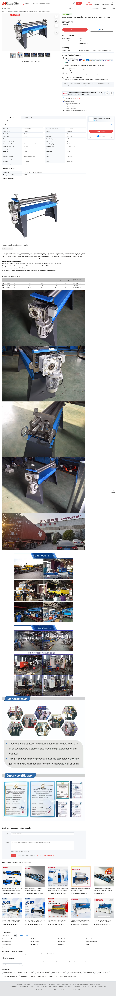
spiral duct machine (6, 944)
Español (26, 986)
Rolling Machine (34, 939)
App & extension (95, 8)
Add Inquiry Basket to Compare (31, 61)
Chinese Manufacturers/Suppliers (39, 984)
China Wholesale (51, 984)
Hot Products (19, 984)
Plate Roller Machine (89, 972)
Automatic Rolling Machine (74, 972)
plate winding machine (91, 941)
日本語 (75, 986)
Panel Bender (61, 944)
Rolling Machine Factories (58, 972)
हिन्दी (79, 986)
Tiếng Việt (94, 986)
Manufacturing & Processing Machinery (14, 11)
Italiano (50, 986)
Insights (98, 984)
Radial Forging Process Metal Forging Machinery (63, 961)
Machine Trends (53, 976)
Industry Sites (68, 984)
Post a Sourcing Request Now (45, 855)
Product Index (85, 984)
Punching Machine (43, 961)
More (3, 979)
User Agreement (66, 989)
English (21, 986)
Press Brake (61, 939)
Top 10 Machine (42, 976)
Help (86, 8)
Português (32, 986)
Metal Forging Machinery (44, 11)
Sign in (112, 4)
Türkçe (88, 986)
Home (3, 11)
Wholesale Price (60, 984)
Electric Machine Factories (42, 972)
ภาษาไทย (84, 986)
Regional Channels (77, 984)
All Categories (7, 8)
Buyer (78, 8)
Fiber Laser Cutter (34, 944)
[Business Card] (112, 124)
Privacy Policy (81, 989)
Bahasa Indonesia (102, 986)
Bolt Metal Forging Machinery (85, 961)
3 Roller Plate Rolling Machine (28, 976)
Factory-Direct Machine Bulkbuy (68, 976)
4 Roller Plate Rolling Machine (10, 976)
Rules (113, 8)
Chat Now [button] (103, 29)
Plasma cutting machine (7, 939)
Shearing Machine (90, 939)
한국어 (70, 986)
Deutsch (55, 986)
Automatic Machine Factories (25, 972)
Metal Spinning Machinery (29, 961)
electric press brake (6, 941)
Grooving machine (34, 941)
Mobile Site (92, 984)
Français (37, 986)
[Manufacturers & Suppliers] (10, 3)
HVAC (87, 944)
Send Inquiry (75, 29)
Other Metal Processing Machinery (11, 961)
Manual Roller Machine (103, 972)
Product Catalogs (23, 935)
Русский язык (44, 986)
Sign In (65, 110)
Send (13, 855)
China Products (27, 984)
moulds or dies (61, 941)
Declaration (74, 989)
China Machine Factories (9, 972)
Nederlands (61, 986)
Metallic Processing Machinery (30, 11)
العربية (66, 986)
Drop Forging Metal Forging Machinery (12, 965)
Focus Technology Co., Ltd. (48, 989)
